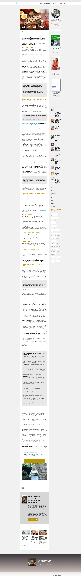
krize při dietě (52, 238)
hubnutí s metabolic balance (54, 225)
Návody (52, 197)
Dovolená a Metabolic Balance (54, 218)
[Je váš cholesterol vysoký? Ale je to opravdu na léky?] (52, 167)
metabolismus (52, 243)
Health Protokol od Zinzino (26, 303)
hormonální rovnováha (53, 220)
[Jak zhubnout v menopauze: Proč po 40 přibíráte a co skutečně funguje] (34, 532)
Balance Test (53, 190)
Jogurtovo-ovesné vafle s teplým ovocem (58, 144)
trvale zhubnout (53, 257)
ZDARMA (41, 3)
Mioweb (60, 575)
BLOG (57, 3)
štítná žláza (52, 262)
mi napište (29, 454)
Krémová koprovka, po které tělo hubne (57, 173)
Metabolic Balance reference (54, 241)
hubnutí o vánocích (53, 223)
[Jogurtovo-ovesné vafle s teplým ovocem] (52, 144)
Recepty (52, 200)
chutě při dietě (53, 215)
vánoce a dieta (57, 257)
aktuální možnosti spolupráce (32, 452)
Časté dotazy (53, 193)
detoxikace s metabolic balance (54, 217)
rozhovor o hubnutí (53, 251)
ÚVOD (37, 3)
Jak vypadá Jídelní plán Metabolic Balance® (54, 233)
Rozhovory (52, 203)
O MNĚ (61, 3)
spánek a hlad (58, 251)
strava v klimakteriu (53, 254)
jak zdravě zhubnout (53, 235)
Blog (52, 191)
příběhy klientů (53, 249)
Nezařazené (53, 199)
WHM (51, 259)
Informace (52, 194)
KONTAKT (64, 3)
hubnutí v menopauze (53, 228)
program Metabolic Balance (32, 447)
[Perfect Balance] (17, 3)
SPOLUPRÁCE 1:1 (53, 3)
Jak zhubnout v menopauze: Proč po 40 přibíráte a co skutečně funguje (34, 538)
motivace (57, 243)
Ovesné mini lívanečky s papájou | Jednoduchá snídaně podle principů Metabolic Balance (43, 538)
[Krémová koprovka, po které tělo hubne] (52, 173)
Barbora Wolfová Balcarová (26, 31)
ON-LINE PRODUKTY (46, 3)
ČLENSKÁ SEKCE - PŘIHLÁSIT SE (56, 0)
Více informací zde (40, 311)
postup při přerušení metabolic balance (55, 246)
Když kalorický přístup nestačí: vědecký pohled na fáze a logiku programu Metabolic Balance (58, 161)
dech (56, 215)
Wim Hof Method (53, 206)
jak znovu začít (58, 235)
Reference (57, 249)
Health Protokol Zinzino (36, 123)
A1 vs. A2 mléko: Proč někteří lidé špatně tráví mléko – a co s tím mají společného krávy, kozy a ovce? (58, 180)
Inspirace (52, 196)
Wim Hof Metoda (55, 259)
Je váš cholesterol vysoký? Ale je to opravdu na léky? (57, 167)
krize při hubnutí (57, 238)
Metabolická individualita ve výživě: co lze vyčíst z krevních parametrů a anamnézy (58, 138)
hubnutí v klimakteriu (53, 226)
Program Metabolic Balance (26, 123)
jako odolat (52, 231)
